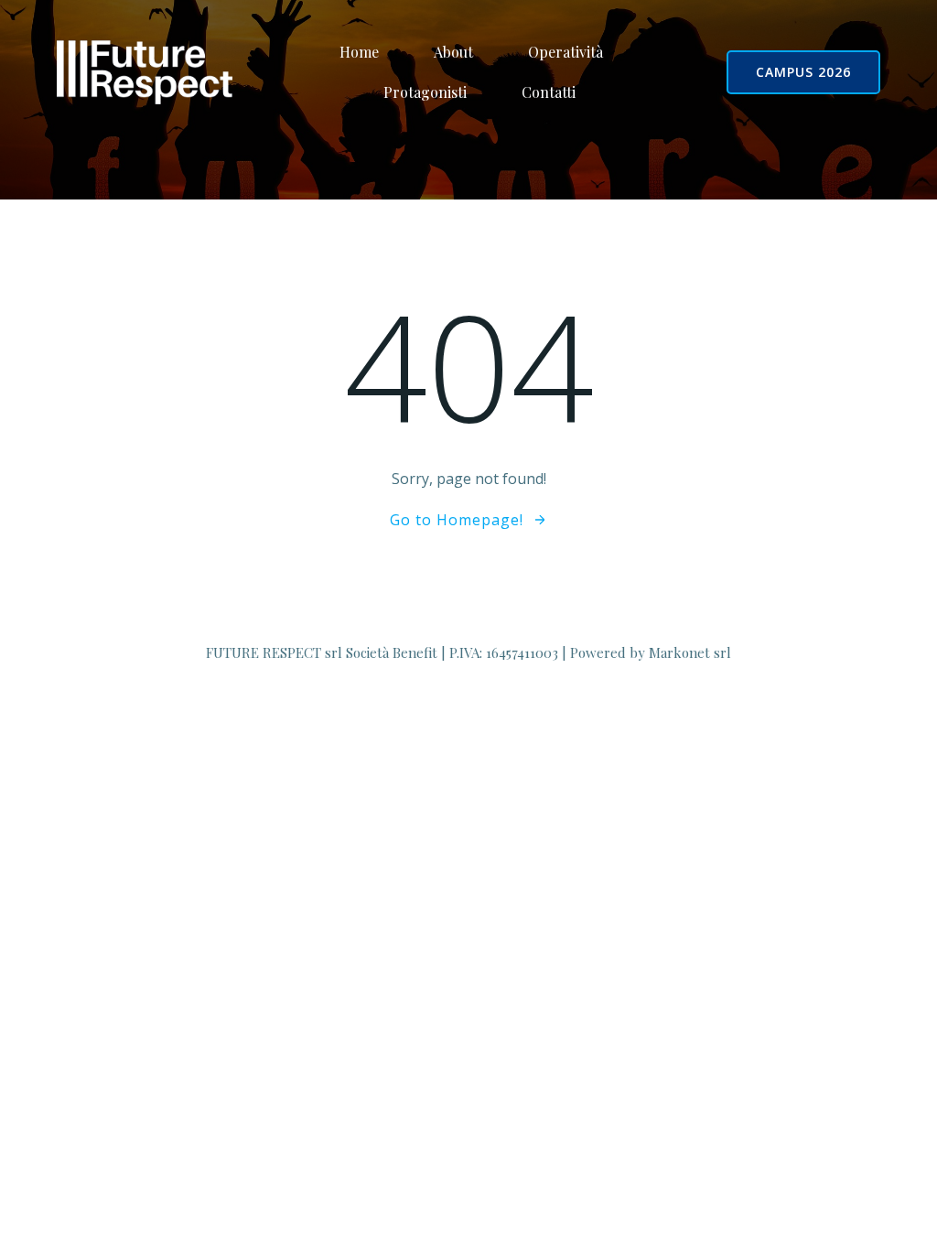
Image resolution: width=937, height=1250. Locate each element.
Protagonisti (425, 92)
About (453, 51)
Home (359, 51)
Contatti (549, 92)
